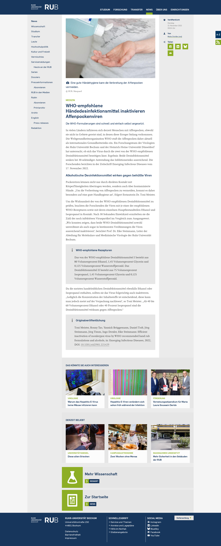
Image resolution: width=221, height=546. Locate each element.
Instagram (156, 522)
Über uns (161, 9)
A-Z (218, 34)
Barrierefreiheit (73, 534)
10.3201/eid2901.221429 (95, 344)
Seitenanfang (184, 518)
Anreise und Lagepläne (122, 525)
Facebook (155, 532)
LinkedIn (155, 525)
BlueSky (155, 528)
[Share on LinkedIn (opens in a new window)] (178, 46)
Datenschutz (71, 531)
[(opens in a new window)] (42, 7)
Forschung (120, 9)
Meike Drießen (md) (175, 37)
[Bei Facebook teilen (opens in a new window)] (171, 46)
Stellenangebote (119, 532)
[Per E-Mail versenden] (171, 53)
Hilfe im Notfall (118, 528)
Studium (105, 9)
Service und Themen (121, 522)
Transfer (137, 9)
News (149, 9)
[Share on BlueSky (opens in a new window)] (186, 46)
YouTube (155, 535)
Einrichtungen (180, 9)
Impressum (71, 538)
